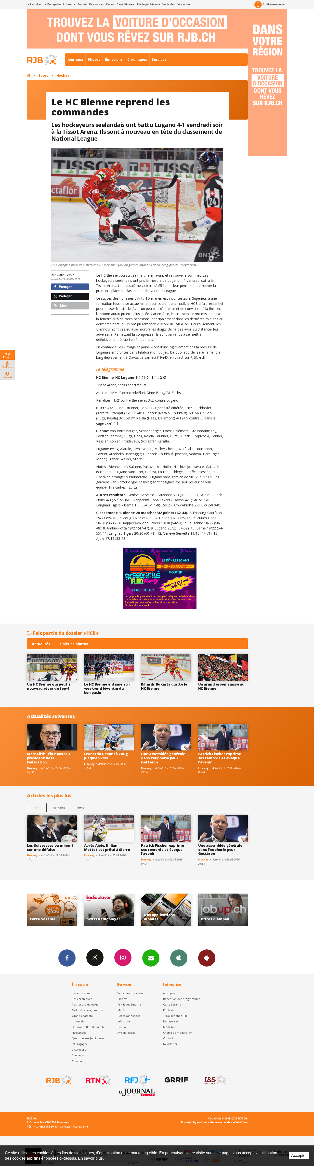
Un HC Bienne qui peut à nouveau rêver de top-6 (49, 686)
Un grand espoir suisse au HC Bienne (221, 686)
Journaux (75, 59)
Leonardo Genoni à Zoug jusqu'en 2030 (106, 755)
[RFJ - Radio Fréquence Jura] (137, 1080)
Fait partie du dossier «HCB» (65, 633)
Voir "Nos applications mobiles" (109, 910)
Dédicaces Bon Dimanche (88, 1027)
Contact (168, 1038)
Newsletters (150, 958)
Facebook (67, 958)
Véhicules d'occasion (176, 4)
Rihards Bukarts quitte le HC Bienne (164, 686)
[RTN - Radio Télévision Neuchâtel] (98, 1080)
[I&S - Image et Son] (215, 1080)
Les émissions (81, 993)
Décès (110, 4)
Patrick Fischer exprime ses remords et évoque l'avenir (219, 757)
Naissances (96, 4)
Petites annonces (129, 1015)
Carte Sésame (125, 4)
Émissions (114, 59)
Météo (122, 1010)
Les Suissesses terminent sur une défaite (50, 847)
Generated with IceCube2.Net (229, 1122)
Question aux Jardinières (88, 1038)
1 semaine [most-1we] (58, 807)
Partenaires (170, 1021)
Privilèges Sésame (148, 4)
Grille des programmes (87, 1010)
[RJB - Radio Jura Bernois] (59, 1080)
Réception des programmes (181, 998)
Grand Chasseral (82, 1015)
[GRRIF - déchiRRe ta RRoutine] (176, 1080)
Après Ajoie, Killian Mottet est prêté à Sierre (107, 847)
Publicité (169, 1010)
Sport (43, 75)
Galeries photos (74, 643)
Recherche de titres (85, 1004)
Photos (94, 59)
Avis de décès (126, 1032)
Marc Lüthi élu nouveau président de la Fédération (48, 757)
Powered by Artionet (194, 1122)
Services (159, 59)
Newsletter (170, 1043)
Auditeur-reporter (274, 4)
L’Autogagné (80, 1043)
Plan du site (80, 1126)
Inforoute (69, 4)
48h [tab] (37, 807)
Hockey (62, 75)
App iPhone (178, 958)
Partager (65, 287)
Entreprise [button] (54, 4)
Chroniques (137, 59)
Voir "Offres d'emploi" (166, 910)
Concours (78, 1061)
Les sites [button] (35, 4)
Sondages (78, 1055)
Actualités (41, 643)
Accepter (299, 1156)
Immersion (79, 1021)
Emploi (82, 4)
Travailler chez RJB (175, 1015)
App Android (206, 958)
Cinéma (123, 998)
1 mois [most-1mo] (79, 807)
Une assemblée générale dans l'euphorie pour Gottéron (163, 757)
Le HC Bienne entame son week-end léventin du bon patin (107, 688)
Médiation (169, 1027)
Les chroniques (82, 998)
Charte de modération (178, 1032)
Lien (63, 305)
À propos (169, 993)
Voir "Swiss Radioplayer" (52, 910)
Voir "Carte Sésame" (223, 910)
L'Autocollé (79, 1049)
